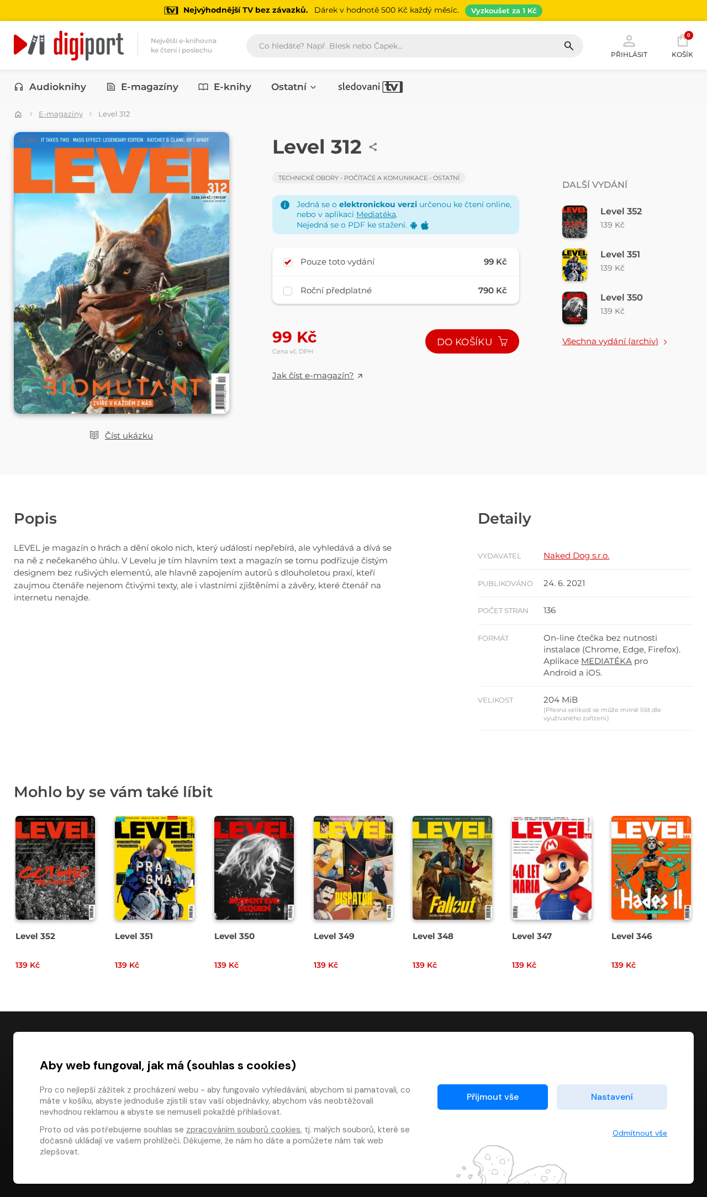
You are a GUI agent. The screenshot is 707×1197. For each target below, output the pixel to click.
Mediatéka (376, 214)
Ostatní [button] (289, 86)
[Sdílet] (373, 147)
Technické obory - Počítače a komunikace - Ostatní (369, 178)
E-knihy (232, 86)
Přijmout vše (493, 1097)
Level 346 (631, 936)
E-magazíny (149, 86)
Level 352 (35, 936)
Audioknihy (57, 86)
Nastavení (612, 1097)
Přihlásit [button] (629, 54)
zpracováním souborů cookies (243, 1129)
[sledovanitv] (370, 86)
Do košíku (465, 341)
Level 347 (532, 936)
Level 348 (433, 936)
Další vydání (594, 185)
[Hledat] (573, 45)
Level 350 (234, 936)
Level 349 (334, 936)
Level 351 (134, 936)
